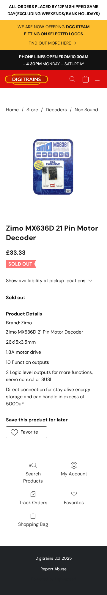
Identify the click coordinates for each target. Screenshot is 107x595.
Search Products (33, 477)
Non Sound (86, 110)
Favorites (74, 502)
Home (12, 110)
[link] (53, 43)
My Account (74, 474)
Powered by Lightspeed (53, 579)
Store (32, 110)
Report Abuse (53, 569)
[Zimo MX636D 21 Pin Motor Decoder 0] (53, 167)
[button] (28, 79)
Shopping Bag (33, 524)
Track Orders (33, 502)
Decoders (56, 110)
